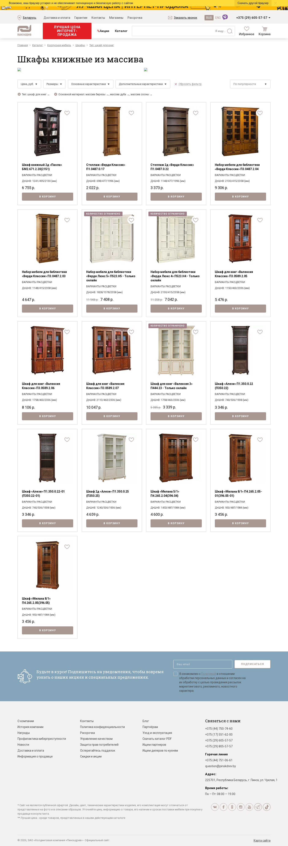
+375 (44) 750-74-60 (219, 728)
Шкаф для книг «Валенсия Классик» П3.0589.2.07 (105, 386)
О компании (25, 721)
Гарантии (80, 17)
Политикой (208, 673)
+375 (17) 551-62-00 (219, 734)
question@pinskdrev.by (220, 766)
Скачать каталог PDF (157, 738)
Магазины (116, 17)
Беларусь (29, 17)
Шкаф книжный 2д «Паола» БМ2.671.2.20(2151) (42, 167)
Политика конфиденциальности (102, 727)
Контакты (98, 17)
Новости (23, 744)
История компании (30, 727)
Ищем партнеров (154, 744)
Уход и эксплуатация (157, 733)
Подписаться (252, 664)
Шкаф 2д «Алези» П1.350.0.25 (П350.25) (107, 493)
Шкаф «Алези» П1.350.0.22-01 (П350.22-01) (43, 493)
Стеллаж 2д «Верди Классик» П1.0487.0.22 (172, 167)
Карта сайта (262, 840)
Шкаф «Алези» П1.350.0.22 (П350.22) (234, 386)
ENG (218, 17)
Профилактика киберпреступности (41, 738)
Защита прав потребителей (99, 744)
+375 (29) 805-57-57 (219, 746)
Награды (23, 733)
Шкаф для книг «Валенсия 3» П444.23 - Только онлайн (171, 386)
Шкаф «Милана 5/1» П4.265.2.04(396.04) (165, 493)
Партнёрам (150, 727)
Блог (146, 721)
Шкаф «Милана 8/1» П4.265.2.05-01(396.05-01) (238, 493)
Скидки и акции (91, 756)
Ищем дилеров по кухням (160, 750)
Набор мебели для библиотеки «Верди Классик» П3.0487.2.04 (237, 167)
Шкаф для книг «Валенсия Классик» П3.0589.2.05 (234, 274)
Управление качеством (96, 738)
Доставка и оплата (57, 17)
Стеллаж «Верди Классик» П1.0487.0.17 (105, 167)
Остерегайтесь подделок (97, 750)
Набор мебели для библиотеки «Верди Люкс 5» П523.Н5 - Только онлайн (110, 276)
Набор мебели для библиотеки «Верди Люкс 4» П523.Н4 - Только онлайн (175, 276)
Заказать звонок (185, 17)
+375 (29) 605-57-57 (251, 18)
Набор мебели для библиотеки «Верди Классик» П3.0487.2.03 (44, 274)
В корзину (47, 196)
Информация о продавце (35, 756)
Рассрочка (135, 17)
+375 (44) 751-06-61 (219, 760)
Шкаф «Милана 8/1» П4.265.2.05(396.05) (36, 600)
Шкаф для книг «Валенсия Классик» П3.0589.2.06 (41, 386)
